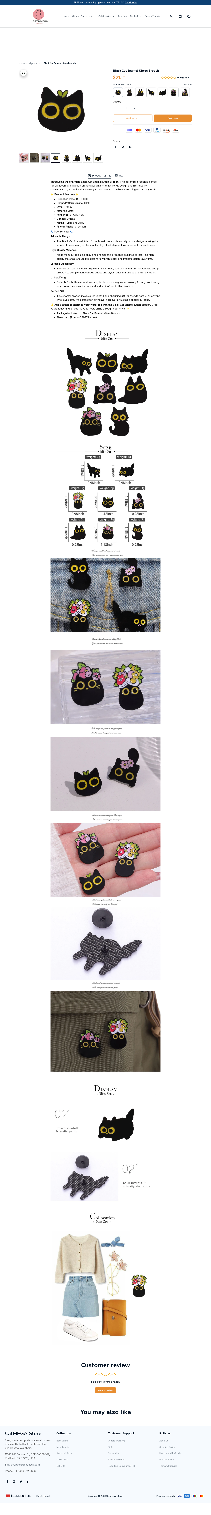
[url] (131, 2)
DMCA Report (43, 1496)
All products (34, 63)
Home (22, 63)
